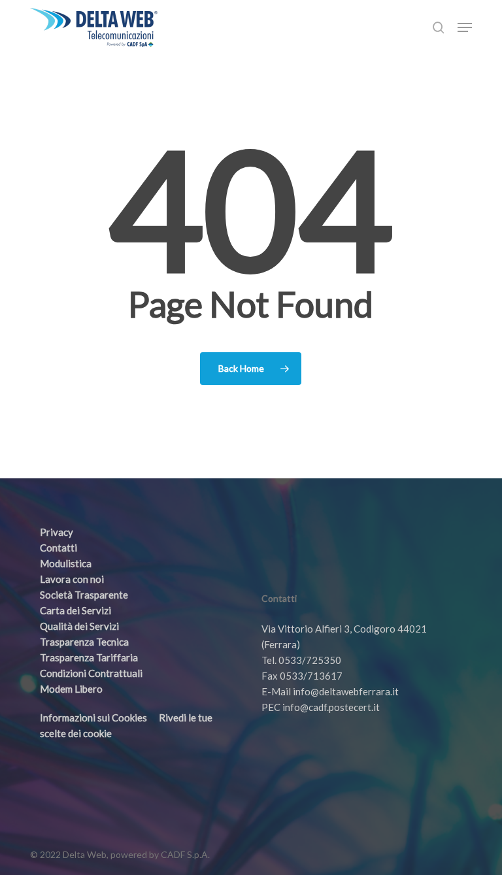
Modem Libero (71, 689)
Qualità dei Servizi (79, 626)
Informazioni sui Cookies (93, 717)
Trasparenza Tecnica (84, 642)
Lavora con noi (72, 579)
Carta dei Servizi (75, 610)
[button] (465, 27)
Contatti (58, 547)
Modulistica (66, 563)
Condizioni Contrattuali (91, 673)
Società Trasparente (84, 595)
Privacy (56, 532)
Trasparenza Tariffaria (89, 657)
